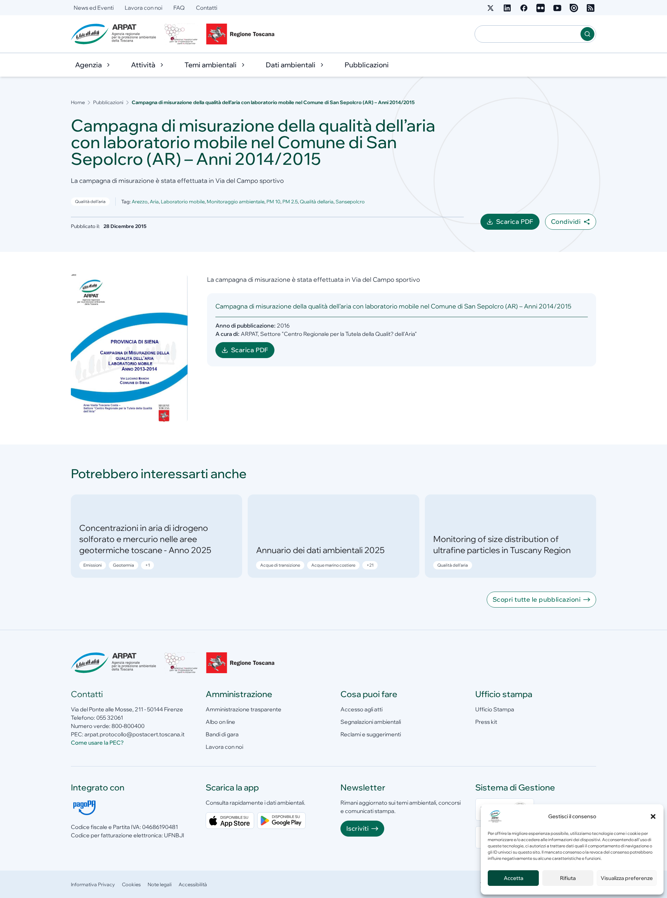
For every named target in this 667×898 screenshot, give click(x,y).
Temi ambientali (210, 64)
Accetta (513, 878)
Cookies (131, 884)
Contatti (206, 7)
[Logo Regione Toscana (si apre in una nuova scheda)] (242, 34)
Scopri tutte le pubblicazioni (536, 599)
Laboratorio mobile (183, 201)
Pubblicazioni (367, 64)
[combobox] (527, 34)
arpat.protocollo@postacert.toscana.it (134, 734)
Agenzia (88, 64)
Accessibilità (193, 884)
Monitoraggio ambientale (235, 201)
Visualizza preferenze (627, 878)
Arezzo (140, 201)
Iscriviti (357, 828)
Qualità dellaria (317, 201)
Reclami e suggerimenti (370, 734)
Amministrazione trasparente (243, 709)
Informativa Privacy (93, 884)
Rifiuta (568, 878)
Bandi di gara (222, 734)
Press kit (486, 721)
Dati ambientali (290, 64)
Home (78, 102)
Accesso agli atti (361, 709)
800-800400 (128, 725)
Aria (154, 201)
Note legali (160, 884)
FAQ (179, 7)
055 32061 (109, 717)
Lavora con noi (143, 7)
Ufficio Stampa (494, 709)
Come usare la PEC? (97, 742)
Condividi (565, 222)
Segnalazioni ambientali (370, 721)
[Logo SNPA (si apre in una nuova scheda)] (181, 34)
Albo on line (220, 721)
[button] (653, 816)
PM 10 (273, 201)
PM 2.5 (290, 201)
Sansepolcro (350, 201)
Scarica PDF (518, 224)
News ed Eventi (94, 7)
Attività (143, 64)
